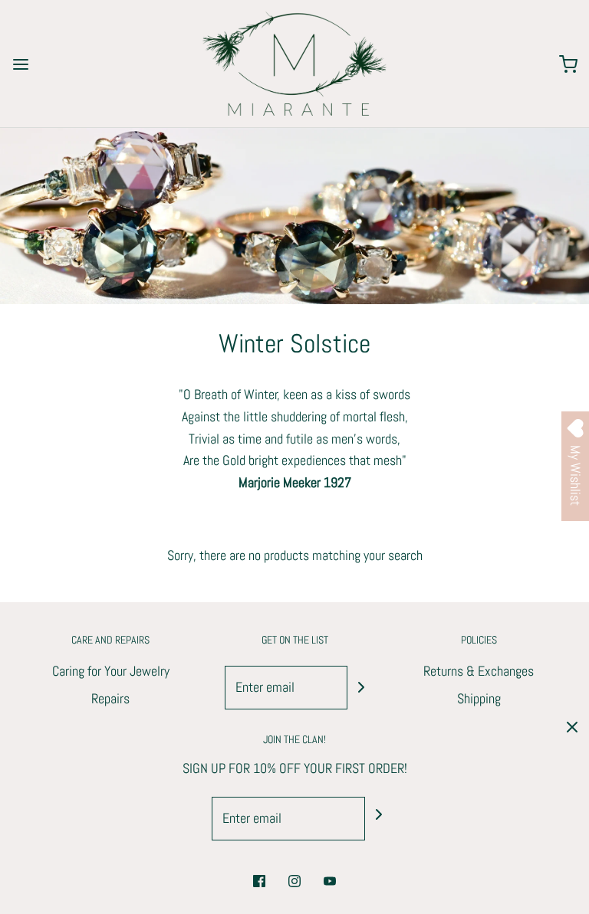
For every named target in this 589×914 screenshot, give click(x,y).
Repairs (110, 698)
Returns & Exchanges (478, 671)
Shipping (479, 698)
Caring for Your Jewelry (110, 671)
